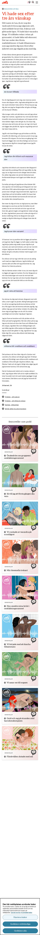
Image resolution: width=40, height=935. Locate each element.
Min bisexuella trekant (17, 570)
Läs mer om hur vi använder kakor (21, 912)
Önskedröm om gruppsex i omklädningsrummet (17, 457)
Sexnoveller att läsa (11, 9)
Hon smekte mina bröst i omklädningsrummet (16, 607)
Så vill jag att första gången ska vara (19, 495)
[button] (33, 2)
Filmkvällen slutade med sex (20, 757)
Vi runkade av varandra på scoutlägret (17, 533)
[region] (20, 916)
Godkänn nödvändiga (20, 924)
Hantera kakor (20, 917)
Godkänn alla (20, 931)
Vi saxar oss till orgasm (17, 683)
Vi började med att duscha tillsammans (17, 645)
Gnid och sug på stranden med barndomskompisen (19, 719)
